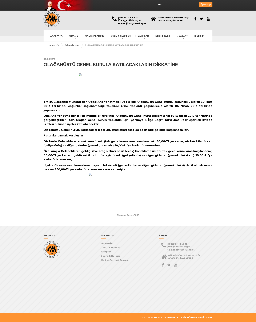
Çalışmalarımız (72, 45)
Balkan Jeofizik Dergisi (114, 260)
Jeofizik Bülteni (110, 247)
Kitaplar (106, 251)
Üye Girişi (205, 4)
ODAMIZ (74, 36)
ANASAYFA (56, 36)
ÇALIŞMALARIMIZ (94, 36)
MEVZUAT (182, 36)
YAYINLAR (143, 36)
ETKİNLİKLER (162, 36)
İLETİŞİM (199, 36)
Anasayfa (54, 45)
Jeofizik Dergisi (110, 256)
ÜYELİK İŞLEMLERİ (121, 36)
